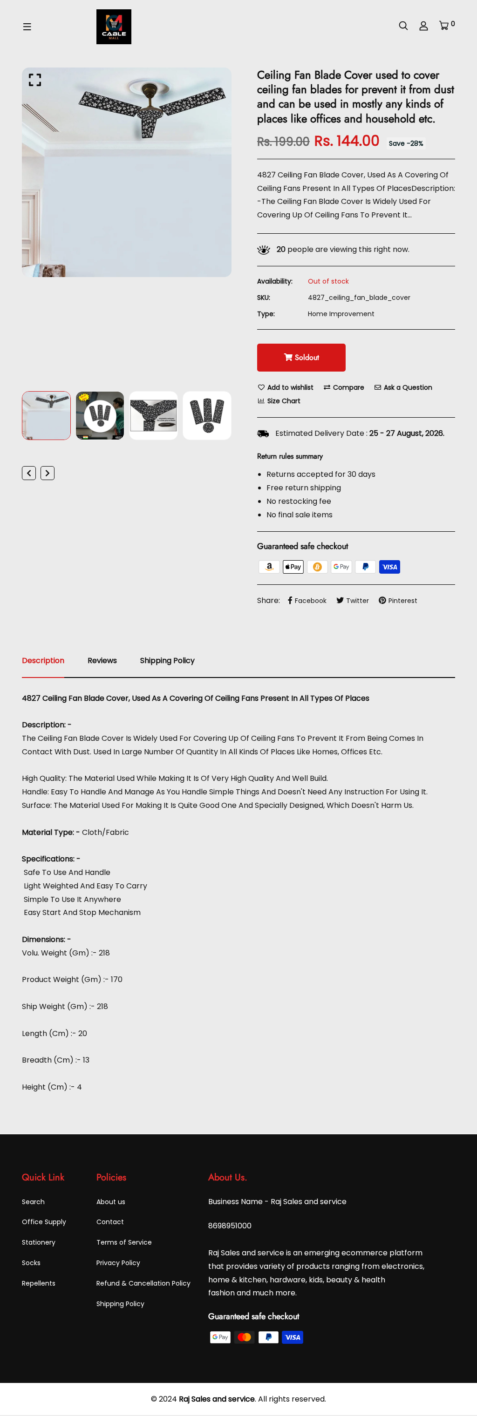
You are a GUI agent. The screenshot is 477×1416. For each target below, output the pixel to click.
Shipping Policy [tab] (167, 660)
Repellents (38, 1283)
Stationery (38, 1242)
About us (110, 1201)
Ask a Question (407, 387)
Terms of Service (124, 1242)
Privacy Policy (118, 1262)
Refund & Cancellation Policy (143, 1283)
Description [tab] (43, 660)
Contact (110, 1221)
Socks (31, 1262)
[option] (127, 172)
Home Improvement (341, 313)
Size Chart (283, 401)
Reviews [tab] (102, 660)
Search (33, 1201)
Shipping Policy (120, 1303)
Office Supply (44, 1221)
